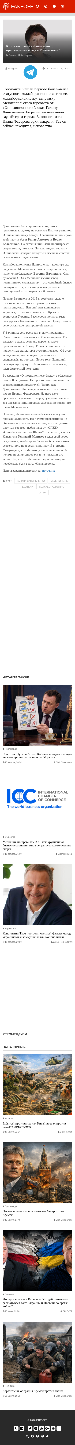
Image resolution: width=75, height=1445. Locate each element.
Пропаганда (11, 749)
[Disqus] (37, 627)
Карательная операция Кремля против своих (33, 1391)
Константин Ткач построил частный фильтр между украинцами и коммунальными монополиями (37, 935)
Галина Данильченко (31, 480)
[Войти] (47, 1436)
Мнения (48, 6)
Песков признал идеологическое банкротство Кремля (33, 1213)
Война (12, 55)
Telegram (13, 68)
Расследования (65, 6)
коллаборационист (52, 486)
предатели (26, 486)
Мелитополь (59, 480)
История (9, 1118)
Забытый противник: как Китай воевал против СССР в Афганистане (34, 1125)
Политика (9, 1294)
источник (48, 470)
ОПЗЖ (42, 492)
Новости (40, 6)
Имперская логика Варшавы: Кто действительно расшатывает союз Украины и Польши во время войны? (35, 1303)
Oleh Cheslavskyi (64, 762)
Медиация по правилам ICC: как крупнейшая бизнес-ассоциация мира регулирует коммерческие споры (37, 845)
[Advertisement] (37, 181)
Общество (10, 837)
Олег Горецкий (65, 854)
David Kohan (66, 1132)
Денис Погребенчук (62, 942)
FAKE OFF (67, 1311)
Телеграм (26, 55)
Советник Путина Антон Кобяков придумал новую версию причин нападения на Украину (37, 755)
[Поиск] (27, 1436)
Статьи (57, 6)
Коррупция (10, 928)
